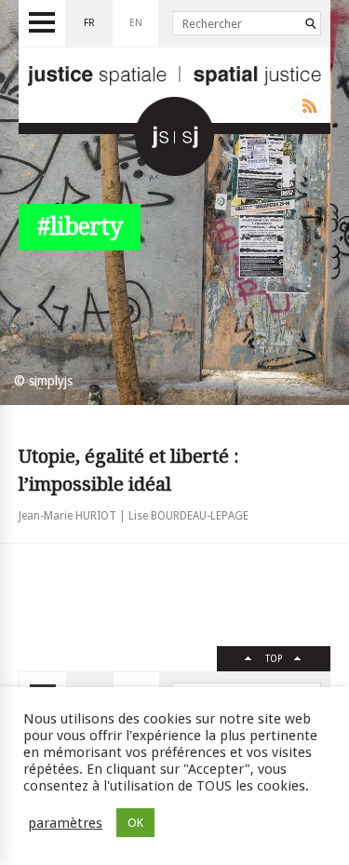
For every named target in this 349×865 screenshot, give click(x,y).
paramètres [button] (65, 823)
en (135, 23)
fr (89, 23)
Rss (305, 106)
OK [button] (135, 823)
